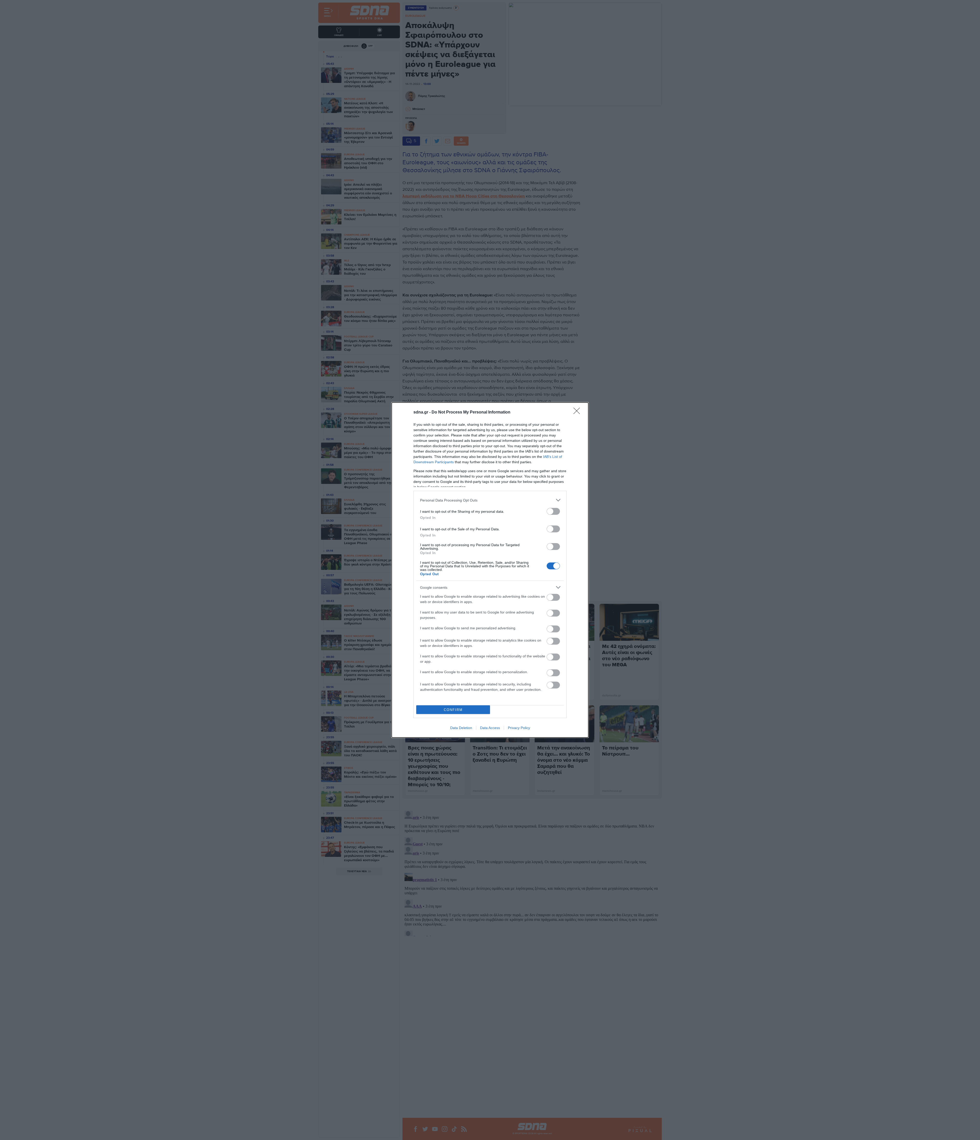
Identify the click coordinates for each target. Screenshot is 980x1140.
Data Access (490, 728)
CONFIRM (453, 710)
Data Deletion (461, 728)
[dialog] (490, 570)
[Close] (578, 412)
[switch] (553, 511)
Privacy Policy (519, 728)
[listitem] (490, 500)
